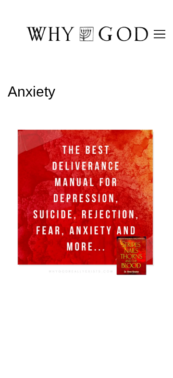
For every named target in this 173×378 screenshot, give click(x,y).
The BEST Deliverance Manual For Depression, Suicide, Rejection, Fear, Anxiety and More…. (84, 137)
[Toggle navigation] (159, 34)
